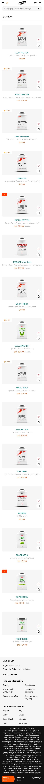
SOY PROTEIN (22, 597)
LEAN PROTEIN (22, 53)
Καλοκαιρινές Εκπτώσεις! (8, 690)
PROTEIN (22, 513)
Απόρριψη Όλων (20, 779)
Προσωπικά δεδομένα (30, 690)
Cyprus (5, 715)
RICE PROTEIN (22, 639)
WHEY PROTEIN (22, 95)
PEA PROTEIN (22, 555)
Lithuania (22, 719)
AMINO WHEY (22, 388)
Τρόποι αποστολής (10, 696)
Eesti (5, 723)
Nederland (23, 723)
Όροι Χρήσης (30, 685)
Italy (20, 711)
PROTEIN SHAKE (22, 136)
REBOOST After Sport (22, 262)
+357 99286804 (10, 675)
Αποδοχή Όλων (6, 779)
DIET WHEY (22, 471)
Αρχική (5, 685)
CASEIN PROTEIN (22, 220)
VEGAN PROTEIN (22, 346)
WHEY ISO (22, 178)
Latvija (21, 715)
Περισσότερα (36, 778)
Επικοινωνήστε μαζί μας (31, 697)
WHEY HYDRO (22, 304)
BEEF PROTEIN (22, 429)
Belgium (6, 711)
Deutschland (8, 719)
